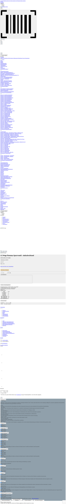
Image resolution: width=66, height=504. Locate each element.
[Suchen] (1, 39)
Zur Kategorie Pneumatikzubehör (5, 92)
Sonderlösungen (5, 335)
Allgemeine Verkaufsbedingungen (8, 321)
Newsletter (2, 2)
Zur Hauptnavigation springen (21, 0)
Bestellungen (20, 58)
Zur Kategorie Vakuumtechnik (5, 153)
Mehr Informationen (35, 498)
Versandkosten (18, 394)
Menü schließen (4, 55)
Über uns (3, 310)
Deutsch (3, 4)
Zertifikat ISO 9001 (5, 311)
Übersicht (2, 58)
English (3, 5)
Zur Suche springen (12, 0)
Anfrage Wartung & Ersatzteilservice (8, 333)
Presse (3, 313)
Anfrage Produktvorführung (7, 332)
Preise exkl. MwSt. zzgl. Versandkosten (6, 266)
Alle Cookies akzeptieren (39, 500)
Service (1, 327)
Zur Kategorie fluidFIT (4, 86)
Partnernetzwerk (5, 314)
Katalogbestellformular (6, 331)
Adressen (11, 58)
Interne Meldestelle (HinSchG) (7, 324)
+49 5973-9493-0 (5, 340)
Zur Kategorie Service (4, 187)
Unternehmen (2, 307)
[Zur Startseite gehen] (4, 6)
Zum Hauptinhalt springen (4, 0)
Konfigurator (4, 334)
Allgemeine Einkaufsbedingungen (8, 322)
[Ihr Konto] (1, 53)
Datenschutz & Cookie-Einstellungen (8, 323)
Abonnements (27, 58)
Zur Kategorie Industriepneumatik (6, 129)
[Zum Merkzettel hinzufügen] (16, 279)
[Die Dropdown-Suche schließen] (4, 39)
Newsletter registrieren (4, 345)
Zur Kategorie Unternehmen (5, 198)
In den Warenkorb (3, 274)
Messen (3, 312)
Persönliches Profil (7, 58)
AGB (3, 320)
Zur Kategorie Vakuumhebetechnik (6, 160)
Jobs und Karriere (5, 315)
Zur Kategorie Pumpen (4, 69)
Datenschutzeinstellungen (6, 500)
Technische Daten (3, 300)
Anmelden (2, 57)
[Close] (0, 250)
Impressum (4, 325)
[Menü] (1, 8)
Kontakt (1, 1)
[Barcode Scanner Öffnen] (18, 24)
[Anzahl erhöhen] (8, 272)
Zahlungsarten (15, 58)
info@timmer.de (4, 343)
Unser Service (4, 330)
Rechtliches (2, 317)
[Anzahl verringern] (2, 272)
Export (24, 58)
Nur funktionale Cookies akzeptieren (16, 500)
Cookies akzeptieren (28, 500)
